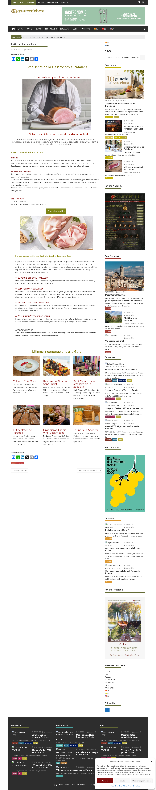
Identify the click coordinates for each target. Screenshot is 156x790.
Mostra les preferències (141, 781)
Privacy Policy (127, 786)
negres (108, 399)
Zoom (116, 117)
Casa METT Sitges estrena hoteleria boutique (55, 2)
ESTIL (75, 29)
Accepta (105, 781)
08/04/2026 (81, 767)
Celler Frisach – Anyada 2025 (88, 470)
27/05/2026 (129, 121)
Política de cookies (116, 786)
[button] (151, 761)
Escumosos (109, 137)
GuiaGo (108, 308)
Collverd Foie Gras (24, 381)
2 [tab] (57, 121)
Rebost (39, 29)
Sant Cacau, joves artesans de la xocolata (84, 384)
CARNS (29, 29)
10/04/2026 (129, 141)
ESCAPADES (65, 29)
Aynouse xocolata (20, 470)
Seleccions (109, 117)
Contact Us (136, 786)
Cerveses (109, 538)
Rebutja (122, 781)
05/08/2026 (129, 421)
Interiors (63, 763)
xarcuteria (20, 463)
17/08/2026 (110, 367)
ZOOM (20, 29)
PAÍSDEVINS (85, 29)
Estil (58, 763)
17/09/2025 (129, 312)
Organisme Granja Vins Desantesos (54, 431)
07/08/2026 (129, 385)
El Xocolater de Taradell (22, 431)
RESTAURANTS (51, 29)
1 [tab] (55, 121)
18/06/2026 (81, 732)
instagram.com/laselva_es (34, 204)
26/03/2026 (129, 162)
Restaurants (122, 380)
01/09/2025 (129, 335)
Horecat (108, 380)
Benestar (59, 745)
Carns (13, 463)
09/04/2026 (81, 749)
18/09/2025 (110, 292)
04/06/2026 (110, 101)
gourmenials (28, 50)
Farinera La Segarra (85, 430)
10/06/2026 (129, 524)
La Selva (22, 201)
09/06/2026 (129, 565)
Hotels (115, 380)
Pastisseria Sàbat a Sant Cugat (55, 383)
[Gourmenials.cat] (13, 28)
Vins (113, 399)
